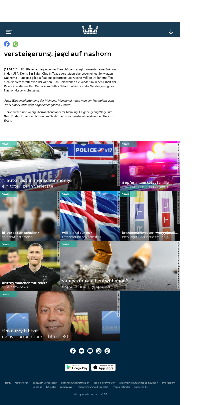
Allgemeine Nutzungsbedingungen (139, 382)
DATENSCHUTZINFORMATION (75, 382)
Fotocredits (141, 387)
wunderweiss (89, 394)
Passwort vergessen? (45, 382)
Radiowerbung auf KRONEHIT (93, 387)
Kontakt (38, 387)
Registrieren (21, 382)
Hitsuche (51, 387)
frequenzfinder (122, 387)
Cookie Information (104, 382)
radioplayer (67, 387)
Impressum (168, 382)
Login (8, 382)
